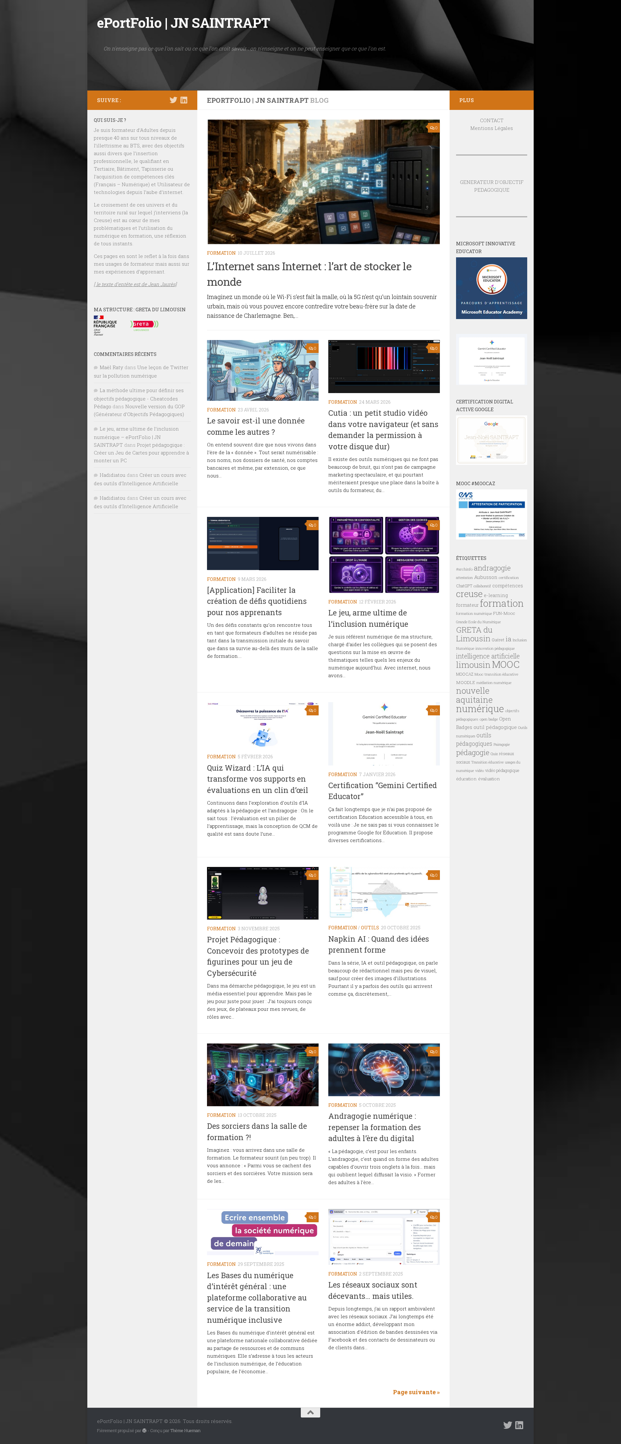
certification (509, 577)
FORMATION (221, 253)
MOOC (505, 664)
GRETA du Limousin (474, 634)
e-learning (496, 595)
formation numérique (474, 613)
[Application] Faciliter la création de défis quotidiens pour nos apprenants (257, 601)
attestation (464, 577)
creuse (469, 594)
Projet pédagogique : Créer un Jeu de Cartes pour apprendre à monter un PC (141, 453)
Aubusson (485, 577)
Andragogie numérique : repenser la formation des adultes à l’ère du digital (374, 1127)
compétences (507, 586)
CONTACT (492, 120)
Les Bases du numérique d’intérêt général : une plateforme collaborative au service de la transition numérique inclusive (257, 1297)
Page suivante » (416, 1392)
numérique (480, 708)
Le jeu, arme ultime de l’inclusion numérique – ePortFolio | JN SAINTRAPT (136, 436)
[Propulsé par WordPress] (144, 1430)
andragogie (492, 567)
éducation (466, 779)
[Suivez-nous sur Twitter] (173, 100)
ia (508, 638)
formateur (467, 605)
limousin (473, 664)
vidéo (479, 770)
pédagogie (472, 752)
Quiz (494, 754)
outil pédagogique (495, 727)
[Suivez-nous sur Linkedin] (184, 100)
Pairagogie (502, 744)
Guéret (498, 639)
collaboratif (482, 586)
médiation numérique (493, 682)
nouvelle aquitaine (474, 695)
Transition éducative (487, 762)
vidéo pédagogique (502, 770)
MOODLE (465, 682)
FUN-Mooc (504, 613)
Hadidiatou (112, 475)
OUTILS (370, 928)
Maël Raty (111, 367)
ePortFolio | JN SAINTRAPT (183, 22)
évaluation (489, 779)
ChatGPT (464, 585)
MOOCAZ (464, 674)
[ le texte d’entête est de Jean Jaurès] (135, 284)
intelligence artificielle (488, 656)
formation (502, 603)
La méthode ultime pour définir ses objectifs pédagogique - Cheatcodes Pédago (139, 398)
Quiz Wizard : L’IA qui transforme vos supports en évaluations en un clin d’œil (257, 779)
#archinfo (464, 569)
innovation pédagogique (495, 648)
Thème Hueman (185, 1430)
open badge (489, 719)
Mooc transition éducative (496, 674)
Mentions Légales (491, 128)
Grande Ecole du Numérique (478, 622)
